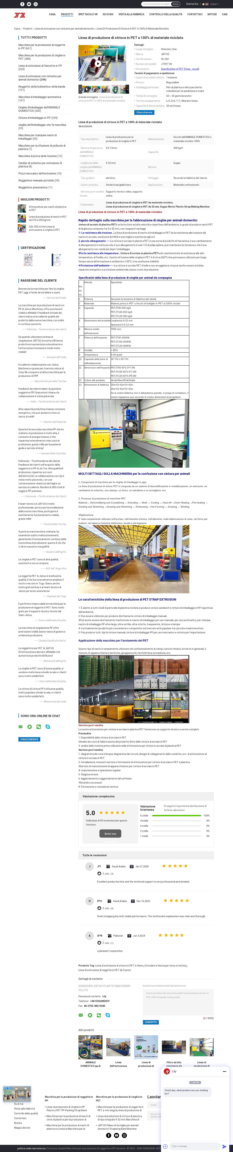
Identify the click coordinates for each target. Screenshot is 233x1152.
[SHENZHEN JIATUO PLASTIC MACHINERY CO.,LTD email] (22, 727)
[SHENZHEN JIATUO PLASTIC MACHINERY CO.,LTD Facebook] (22, 4)
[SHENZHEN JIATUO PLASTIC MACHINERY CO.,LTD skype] (50, 726)
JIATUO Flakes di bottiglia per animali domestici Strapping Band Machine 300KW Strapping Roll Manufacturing (118, 1127)
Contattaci (194, 14)
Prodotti (67, 14)
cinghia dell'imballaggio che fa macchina (42, 124)
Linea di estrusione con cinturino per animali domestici (64, 28)
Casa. (52, 14)
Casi (224, 14)
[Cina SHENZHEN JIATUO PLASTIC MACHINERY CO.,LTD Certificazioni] (28, 260)
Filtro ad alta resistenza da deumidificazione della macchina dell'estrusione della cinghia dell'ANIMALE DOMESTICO (174, 1064)
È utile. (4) (108, 908)
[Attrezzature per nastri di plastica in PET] (21, 208)
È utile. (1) (108, 943)
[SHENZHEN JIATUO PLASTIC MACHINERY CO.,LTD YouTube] (29, 4)
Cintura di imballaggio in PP (34, 117)
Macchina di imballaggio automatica (39, 97)
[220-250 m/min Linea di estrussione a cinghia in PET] (21, 228)
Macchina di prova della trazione (37, 156)
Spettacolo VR (88, 14)
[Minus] (224, 1071)
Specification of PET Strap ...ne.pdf (180, 69)
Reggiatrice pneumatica (32, 187)
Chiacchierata (144, 112)
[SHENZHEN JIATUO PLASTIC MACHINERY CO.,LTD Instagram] (36, 4)
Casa (17, 28)
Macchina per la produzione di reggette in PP (69, 1099)
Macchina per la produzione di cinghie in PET (119, 1099)
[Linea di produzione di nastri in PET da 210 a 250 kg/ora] (21, 218)
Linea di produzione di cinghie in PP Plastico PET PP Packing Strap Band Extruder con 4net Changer (67, 1109)
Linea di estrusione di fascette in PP (40, 65)
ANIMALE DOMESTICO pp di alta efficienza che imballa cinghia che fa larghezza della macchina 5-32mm (90, 1064)
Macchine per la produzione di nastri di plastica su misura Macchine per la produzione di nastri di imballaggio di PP (68, 1127)
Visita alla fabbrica (131, 14)
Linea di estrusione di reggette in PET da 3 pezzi (104, 970)
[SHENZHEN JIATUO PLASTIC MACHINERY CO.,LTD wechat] (41, 727)
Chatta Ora (192, 4)
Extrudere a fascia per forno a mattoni (166, 965)
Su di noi (108, 14)
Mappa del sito (22, 1127)
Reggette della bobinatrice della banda (41, 86)
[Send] (224, 1146)
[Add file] (165, 1146)
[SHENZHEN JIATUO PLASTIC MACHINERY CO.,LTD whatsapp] (31, 727)
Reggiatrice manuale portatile (36, 180)
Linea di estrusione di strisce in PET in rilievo (119, 965)
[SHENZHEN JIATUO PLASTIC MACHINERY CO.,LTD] (19, 15)
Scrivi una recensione (110, 835)
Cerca (175, 4)
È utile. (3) (108, 873)
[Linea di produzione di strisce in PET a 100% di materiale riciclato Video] (98, 63)
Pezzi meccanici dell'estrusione (37, 173)
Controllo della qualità (165, 14)
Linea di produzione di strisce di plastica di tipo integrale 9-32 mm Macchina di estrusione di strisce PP (120, 1118)
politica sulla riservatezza (31, 1148)
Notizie (212, 14)
